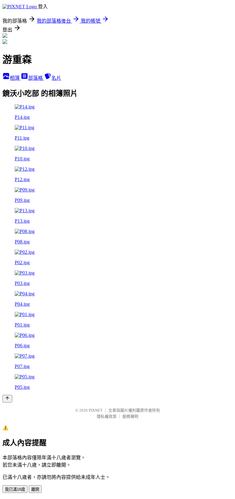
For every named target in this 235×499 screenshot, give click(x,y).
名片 (56, 78)
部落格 (36, 78)
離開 (35, 489)
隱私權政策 (107, 416)
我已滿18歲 (15, 489)
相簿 (15, 78)
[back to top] (7, 398)
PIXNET (96, 410)
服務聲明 (130, 416)
